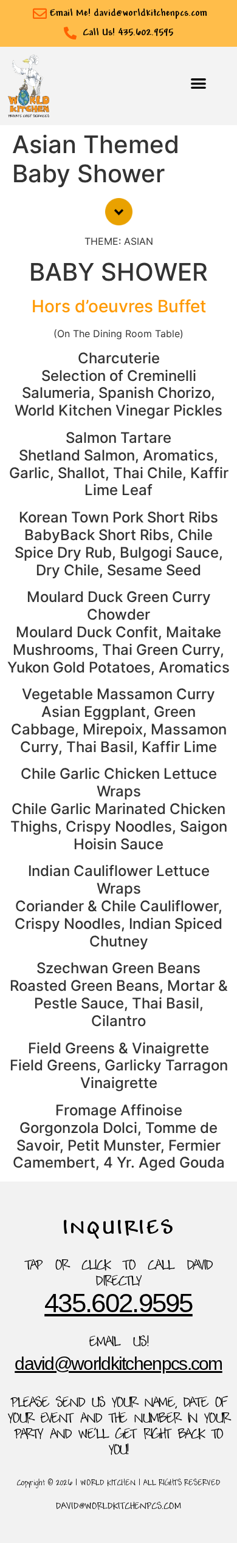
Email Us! (118, 1343)
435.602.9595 (118, 1303)
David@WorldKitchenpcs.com (118, 1363)
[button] (199, 82)
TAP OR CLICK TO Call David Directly (119, 1274)
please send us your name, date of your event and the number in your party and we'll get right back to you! (118, 1427)
